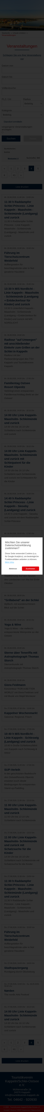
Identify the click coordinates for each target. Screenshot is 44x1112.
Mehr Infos (9, 562)
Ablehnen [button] (13, 569)
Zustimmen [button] (30, 569)
